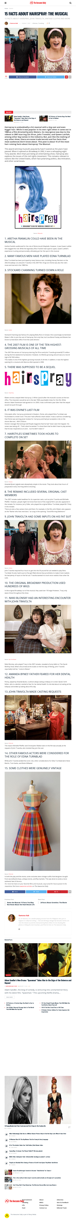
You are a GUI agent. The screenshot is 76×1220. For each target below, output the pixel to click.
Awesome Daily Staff (11, 986)
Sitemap (59, 1205)
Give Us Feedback (62, 1202)
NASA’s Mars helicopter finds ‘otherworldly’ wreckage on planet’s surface (29, 1157)
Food (23, 1208)
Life (23, 1205)
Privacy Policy (43, 1205)
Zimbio (10, 568)
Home (6, 8)
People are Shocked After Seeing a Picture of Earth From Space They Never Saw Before (33, 1162)
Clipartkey (11, 392)
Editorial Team (62, 1208)
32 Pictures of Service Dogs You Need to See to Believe (59, 117)
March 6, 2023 (53, 120)
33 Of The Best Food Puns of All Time (53, 1007)
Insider (10, 330)
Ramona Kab (14, 23)
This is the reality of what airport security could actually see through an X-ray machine (37, 1178)
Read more (9, 997)
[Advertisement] (38, 95)
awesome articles (26, 886)
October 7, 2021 (26, 23)
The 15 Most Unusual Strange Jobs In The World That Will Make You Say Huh (20, 1008)
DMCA (41, 1202)
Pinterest (11, 743)
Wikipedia (40, 233)
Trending (41, 23)
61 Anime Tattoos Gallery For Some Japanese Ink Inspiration (55, 1011)
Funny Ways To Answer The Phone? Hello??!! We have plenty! (25, 1151)
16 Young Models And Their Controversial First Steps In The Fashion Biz (25, 1126)
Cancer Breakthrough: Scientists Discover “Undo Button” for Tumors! (32, 1171)
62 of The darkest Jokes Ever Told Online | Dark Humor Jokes (26, 1145)
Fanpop (10, 481)
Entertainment (27, 1200)
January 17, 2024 (19, 122)
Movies (11, 8)
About (41, 1200)
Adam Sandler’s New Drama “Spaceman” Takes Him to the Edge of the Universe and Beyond (25, 118)
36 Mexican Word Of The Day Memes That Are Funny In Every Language (28, 1139)
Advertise (60, 1200)
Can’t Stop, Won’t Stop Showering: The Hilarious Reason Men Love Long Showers (35, 1185)
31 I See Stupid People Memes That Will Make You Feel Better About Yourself (56, 1004)
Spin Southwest (12, 659)
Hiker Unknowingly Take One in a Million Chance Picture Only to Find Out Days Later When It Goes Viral (37, 1133)
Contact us (43, 1208)
